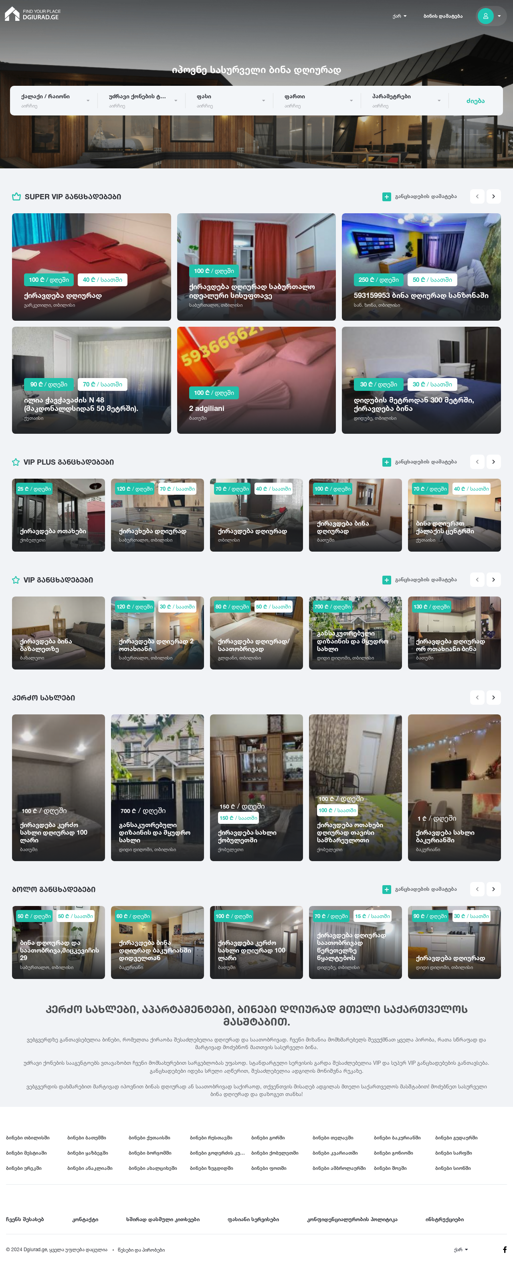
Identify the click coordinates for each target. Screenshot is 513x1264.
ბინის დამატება (443, 16)
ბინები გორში (268, 1138)
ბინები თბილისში (28, 1138)
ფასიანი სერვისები (253, 1219)
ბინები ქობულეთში (275, 1153)
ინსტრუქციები (445, 1219)
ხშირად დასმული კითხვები (163, 1219)
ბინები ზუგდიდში (211, 1168)
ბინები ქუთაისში (149, 1138)
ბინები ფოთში (269, 1168)
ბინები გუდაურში (456, 1138)
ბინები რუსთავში (211, 1138)
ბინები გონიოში (393, 1153)
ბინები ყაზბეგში (87, 1153)
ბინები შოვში (390, 1168)
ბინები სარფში (453, 1153)
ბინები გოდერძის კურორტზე (220, 1153)
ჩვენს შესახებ (25, 1219)
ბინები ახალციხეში (153, 1168)
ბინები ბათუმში (86, 1138)
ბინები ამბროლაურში (339, 1168)
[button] (494, 196)
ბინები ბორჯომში (150, 1153)
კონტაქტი (85, 1219)
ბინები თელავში (333, 1138)
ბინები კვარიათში (335, 1153)
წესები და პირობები (141, 1250)
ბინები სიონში (453, 1168)
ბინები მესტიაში (26, 1153)
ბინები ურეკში (24, 1168)
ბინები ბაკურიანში (397, 1138)
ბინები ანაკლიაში (90, 1168)
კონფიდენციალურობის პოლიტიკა (352, 1219)
